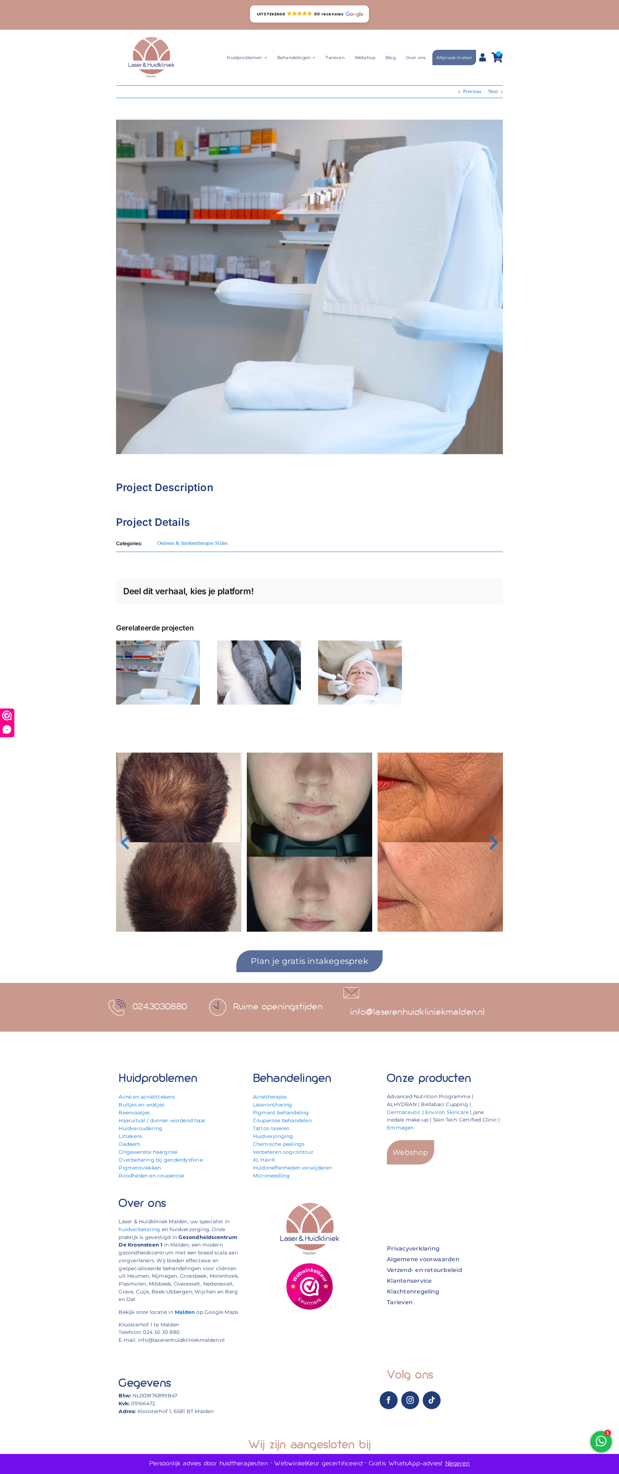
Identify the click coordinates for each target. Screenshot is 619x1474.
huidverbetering (139, 1229)
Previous (472, 91)
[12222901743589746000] (309, 1265)
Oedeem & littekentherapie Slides (192, 543)
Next (493, 91)
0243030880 (160, 1007)
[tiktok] (432, 1400)
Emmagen (400, 1127)
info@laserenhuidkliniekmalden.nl (417, 1012)
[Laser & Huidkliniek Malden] (151, 37)
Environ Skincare (447, 1112)
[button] (309, 14)
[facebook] (389, 1400)
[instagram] (410, 1400)
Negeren (457, 1464)
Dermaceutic (404, 1112)
